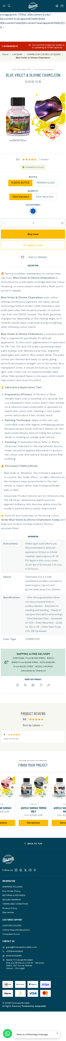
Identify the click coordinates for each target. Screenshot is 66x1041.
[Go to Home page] (33, 6)
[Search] (9, 5)
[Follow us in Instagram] (16, 870)
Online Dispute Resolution (16, 929)
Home (5, 54)
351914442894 (14, 955)
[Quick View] (8, 787)
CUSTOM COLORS (11, 925)
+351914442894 (14, 951)
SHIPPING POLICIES (12, 886)
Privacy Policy (9, 908)
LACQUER (17, 54)
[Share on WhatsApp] (33, 685)
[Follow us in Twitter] (25, 870)
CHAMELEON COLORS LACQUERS (43, 54)
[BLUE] (33, 211)
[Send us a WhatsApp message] (7, 1033)
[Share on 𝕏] (25, 685)
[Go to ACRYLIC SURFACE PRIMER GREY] (29, 787)
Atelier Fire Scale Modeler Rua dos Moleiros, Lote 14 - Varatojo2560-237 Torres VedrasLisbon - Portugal (25, 964)
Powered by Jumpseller (34, 1006)
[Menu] (4, 5)
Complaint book (11, 934)
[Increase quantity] (62, 223)
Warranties (8, 912)
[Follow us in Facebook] (20, 870)
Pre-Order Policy (11, 891)
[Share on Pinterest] (41, 685)
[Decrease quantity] (3, 223)
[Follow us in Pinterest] (34, 870)
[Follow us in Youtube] (30, 870)
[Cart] (62, 5)
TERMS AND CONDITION (15, 903)
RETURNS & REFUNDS (13, 895)
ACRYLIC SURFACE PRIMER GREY (29, 809)
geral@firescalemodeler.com (21, 947)
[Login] (57, 5)
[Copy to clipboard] (48, 685)
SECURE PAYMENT (11, 899)
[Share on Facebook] (17, 685)
